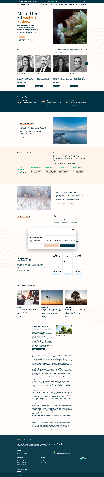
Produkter (50, 4)
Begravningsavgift (69, 307)
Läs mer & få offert (56, 273)
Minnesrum (71, 4)
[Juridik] (28, 298)
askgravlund (37, 415)
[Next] (86, 63)
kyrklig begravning (36, 355)
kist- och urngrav (69, 409)
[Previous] (49, 264)
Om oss (66, 4)
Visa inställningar (51, 245)
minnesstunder (63, 376)
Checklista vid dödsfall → (39, 349)
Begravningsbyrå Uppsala (21, 464)
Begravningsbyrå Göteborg (21, 460)
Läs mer (19, 316)
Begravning (61, 4)
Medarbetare (43, 462)
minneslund (35, 410)
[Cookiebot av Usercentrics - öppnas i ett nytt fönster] (70, 230)
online (51, 344)
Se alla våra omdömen (21, 177)
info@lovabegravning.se (23, 453)
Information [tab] (52, 233)
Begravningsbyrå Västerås (21, 467)
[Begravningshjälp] (52, 298)
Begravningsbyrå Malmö (21, 462)
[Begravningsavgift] (76, 298)
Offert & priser (44, 4)
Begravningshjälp (45, 307)
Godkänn (67, 245)
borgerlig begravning (50, 393)
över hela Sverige (42, 129)
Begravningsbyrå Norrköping (22, 469)
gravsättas (35, 406)
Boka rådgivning (83, 4)
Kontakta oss (23, 137)
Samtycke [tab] (36, 233)
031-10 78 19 (24, 1)
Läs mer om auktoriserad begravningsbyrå (65, 203)
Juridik (55, 4)
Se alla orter (19, 471)
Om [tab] (68, 233)
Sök (76, 4)
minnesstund (40, 427)
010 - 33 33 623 (21, 451)
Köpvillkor (43, 460)
